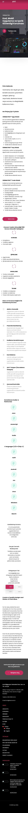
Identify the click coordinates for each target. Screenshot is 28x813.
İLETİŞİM (5, 721)
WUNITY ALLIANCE (7, 755)
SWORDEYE (6, 748)
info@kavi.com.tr (11, 700)
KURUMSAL (6, 711)
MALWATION (6, 753)
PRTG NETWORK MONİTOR (10, 743)
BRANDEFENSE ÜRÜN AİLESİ (10, 740)
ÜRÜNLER (5, 714)
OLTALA (5, 750)
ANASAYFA (5, 709)
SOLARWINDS (6, 745)
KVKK (4, 724)
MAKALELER (6, 716)
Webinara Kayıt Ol (8, 719)
